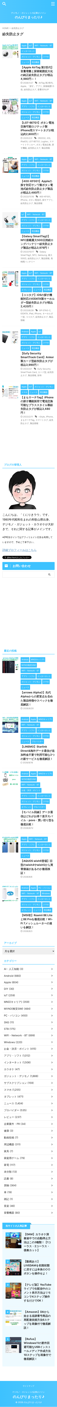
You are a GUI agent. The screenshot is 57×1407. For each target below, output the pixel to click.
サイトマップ (28, 1386)
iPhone (24, 200)
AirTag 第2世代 (46, 83)
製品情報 (46, 148)
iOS (48, 138)
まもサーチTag (27, 420)
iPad (31, 313)
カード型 (42, 372)
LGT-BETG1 (34, 141)
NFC (34, 255)
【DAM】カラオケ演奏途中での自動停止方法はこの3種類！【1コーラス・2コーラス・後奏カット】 (37, 1242)
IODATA (24, 313)
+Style (41, 416)
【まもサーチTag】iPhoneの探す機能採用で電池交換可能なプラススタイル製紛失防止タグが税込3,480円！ (37, 405)
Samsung (42, 255)
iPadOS (24, 141)
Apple (23, 86)
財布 (40, 375)
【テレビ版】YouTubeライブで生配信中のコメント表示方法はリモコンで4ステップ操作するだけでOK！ (37, 1292)
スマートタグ (42, 420)
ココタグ (30, 317)
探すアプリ (47, 200)
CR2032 (42, 138)
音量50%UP (43, 89)
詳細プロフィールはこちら (19, 550)
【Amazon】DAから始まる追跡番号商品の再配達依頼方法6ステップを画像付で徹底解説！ (37, 1319)
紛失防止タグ (30, 89)
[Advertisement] (28, 612)
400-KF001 (44, 196)
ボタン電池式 (35, 200)
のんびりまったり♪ (28, 17)
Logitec (44, 141)
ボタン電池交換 (43, 144)
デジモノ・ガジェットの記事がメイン (28, 1392)
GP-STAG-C (45, 310)
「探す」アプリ (35, 86)
